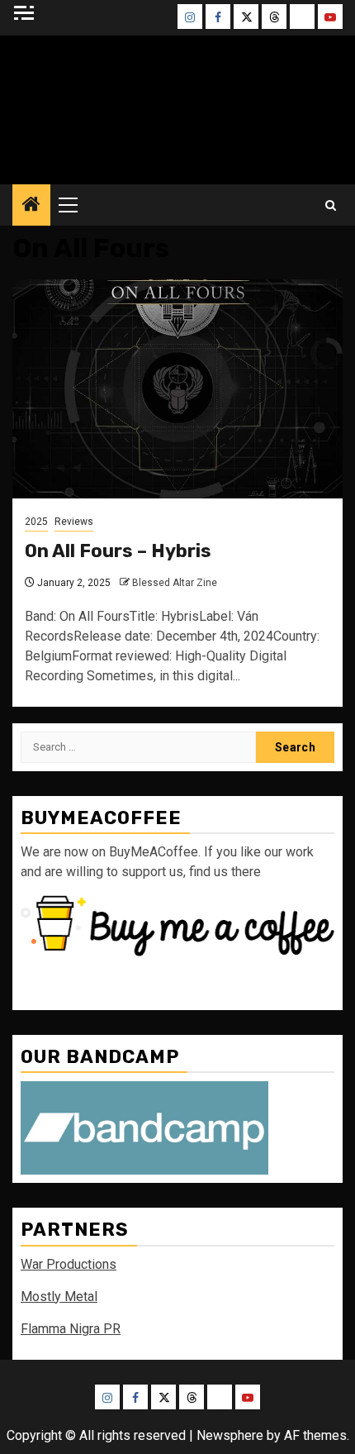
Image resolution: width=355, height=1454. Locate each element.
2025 (36, 521)
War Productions (68, 1264)
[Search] (330, 205)
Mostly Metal (59, 1296)
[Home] (31, 205)
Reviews (73, 521)
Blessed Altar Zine (174, 583)
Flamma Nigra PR (71, 1329)
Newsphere (229, 1435)
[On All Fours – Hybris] (177, 388)
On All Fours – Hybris (118, 551)
